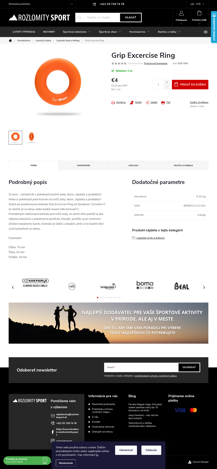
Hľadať (130, 17)
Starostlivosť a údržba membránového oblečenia (142, 424)
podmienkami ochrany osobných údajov (156, 375)
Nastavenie (66, 463)
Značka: (199, 102)
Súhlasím (151, 450)
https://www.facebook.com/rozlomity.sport (67, 432)
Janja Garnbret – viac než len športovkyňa (143, 417)
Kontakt (96, 421)
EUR (198, 4)
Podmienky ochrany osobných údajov (102, 411)
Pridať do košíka (193, 84)
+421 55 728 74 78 (66, 423)
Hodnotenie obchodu (103, 426)
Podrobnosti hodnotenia (155, 63)
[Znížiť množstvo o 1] (167, 87)
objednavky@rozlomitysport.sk (67, 416)
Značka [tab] (183, 165)
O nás (95, 417)
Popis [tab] (34, 165)
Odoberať (189, 367)
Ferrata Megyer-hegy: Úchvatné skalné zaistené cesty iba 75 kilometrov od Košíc (145, 407)
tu (97, 455)
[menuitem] (24, 32)
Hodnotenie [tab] (83, 165)
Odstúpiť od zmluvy (102, 431)
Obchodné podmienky (19, 4)
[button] (97, 297)
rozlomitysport (64, 441)
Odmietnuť (126, 450)
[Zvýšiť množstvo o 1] (167, 82)
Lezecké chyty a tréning (150, 238)
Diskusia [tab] (133, 165)
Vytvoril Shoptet (200, 462)
